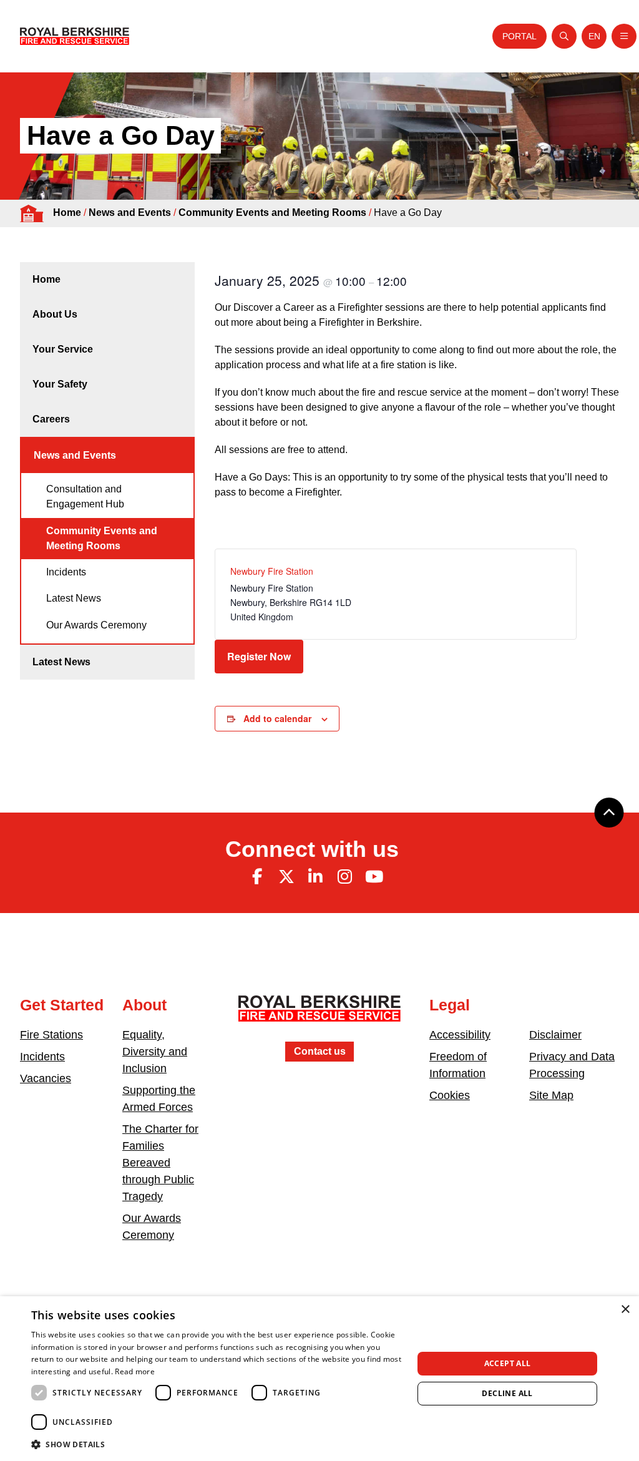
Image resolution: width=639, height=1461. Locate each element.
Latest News (73, 598)
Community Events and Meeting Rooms (272, 212)
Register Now (259, 656)
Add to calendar (277, 718)
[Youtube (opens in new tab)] (373, 876)
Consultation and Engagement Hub (85, 496)
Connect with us (312, 849)
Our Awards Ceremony (96, 625)
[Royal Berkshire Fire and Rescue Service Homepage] (74, 36)
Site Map (551, 1095)
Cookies (449, 1095)
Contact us (320, 1051)
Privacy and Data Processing (572, 1065)
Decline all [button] (507, 1393)
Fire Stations (51, 1035)
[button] (216, 1444)
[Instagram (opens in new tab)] (344, 876)
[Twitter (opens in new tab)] (286, 876)
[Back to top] (609, 813)
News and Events (130, 212)
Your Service (62, 349)
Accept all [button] (507, 1363)
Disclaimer (555, 1035)
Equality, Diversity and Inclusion (154, 1052)
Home (67, 212)
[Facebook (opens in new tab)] (257, 876)
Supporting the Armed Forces (158, 1098)
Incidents (66, 572)
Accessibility (459, 1035)
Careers (51, 419)
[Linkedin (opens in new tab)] (315, 876)
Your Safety (59, 384)
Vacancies (45, 1078)
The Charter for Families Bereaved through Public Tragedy (160, 1163)
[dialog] (319, 1378)
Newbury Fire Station (271, 571)
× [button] (625, 1309)
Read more (135, 1371)
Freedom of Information (458, 1065)
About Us (54, 314)
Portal (519, 36)
